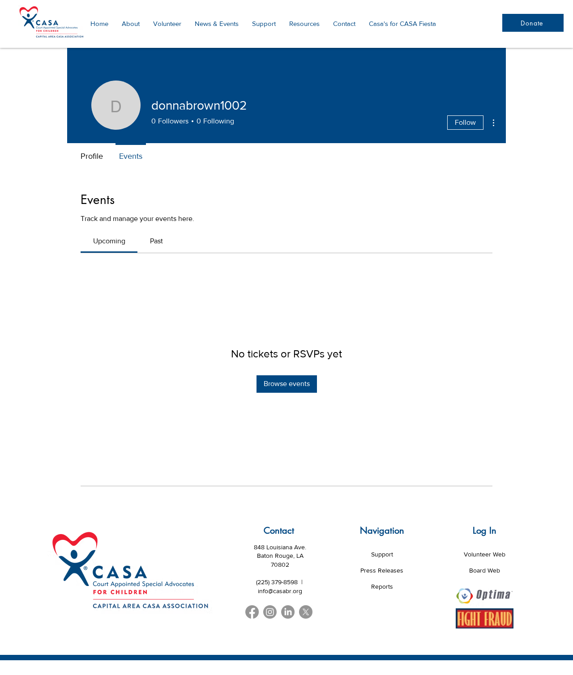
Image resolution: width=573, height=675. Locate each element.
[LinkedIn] (288, 612)
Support (382, 554)
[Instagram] (270, 612)
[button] (304, 24)
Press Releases (381, 570)
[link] (109, 241)
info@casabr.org (280, 590)
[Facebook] (252, 612)
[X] (305, 612)
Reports (382, 586)
